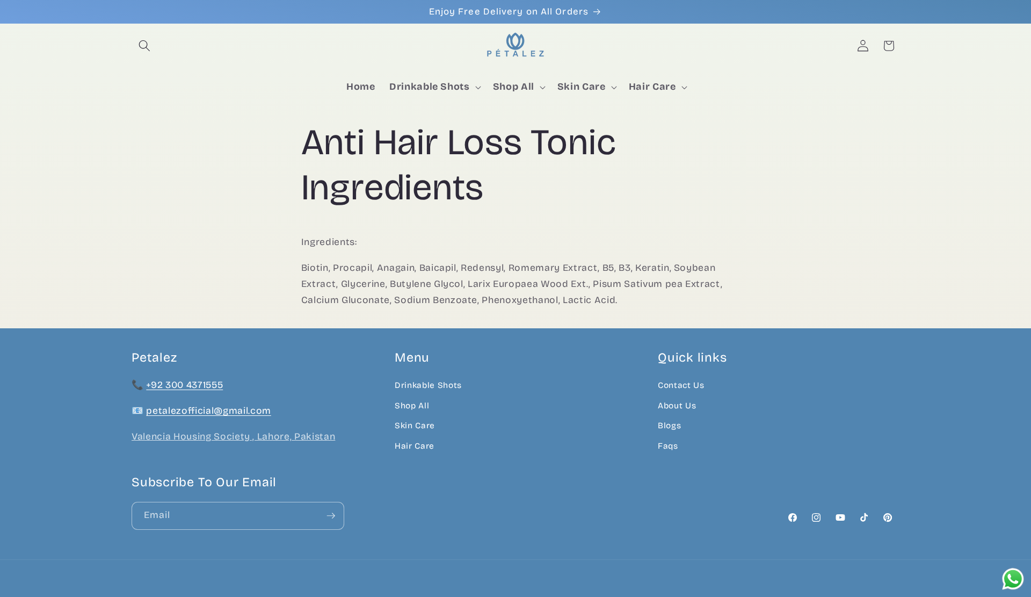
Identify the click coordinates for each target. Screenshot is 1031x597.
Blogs (669, 426)
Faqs (668, 446)
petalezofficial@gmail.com (208, 411)
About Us (677, 406)
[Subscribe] (331, 516)
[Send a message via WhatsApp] (1013, 579)
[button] (144, 46)
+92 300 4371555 (184, 385)
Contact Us (681, 386)
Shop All (412, 406)
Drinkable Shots (428, 386)
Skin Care (415, 426)
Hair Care (414, 446)
